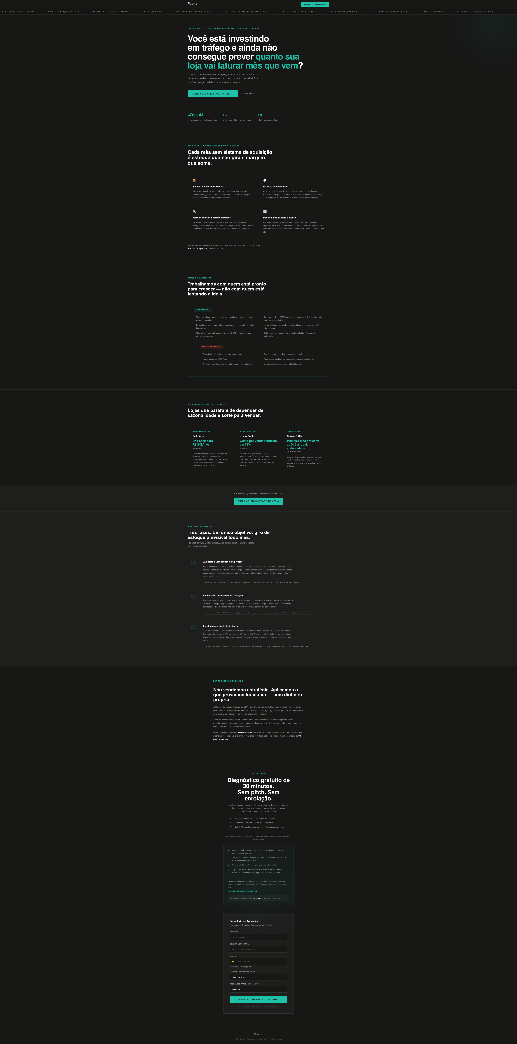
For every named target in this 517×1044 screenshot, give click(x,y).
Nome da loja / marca (240, 944)
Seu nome (234, 932)
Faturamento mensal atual (242, 972)
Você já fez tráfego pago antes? (245, 984)
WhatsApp (234, 956)
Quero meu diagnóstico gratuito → (212, 93)
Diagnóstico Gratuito (315, 4)
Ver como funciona (248, 93)
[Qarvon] (192, 4)
